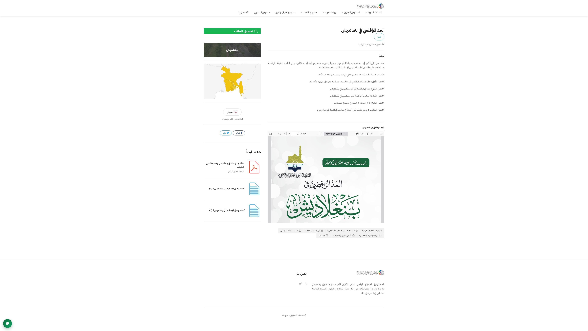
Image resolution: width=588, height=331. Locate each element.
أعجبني (230, 112)
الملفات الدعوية (375, 12)
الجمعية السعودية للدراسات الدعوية (341, 230)
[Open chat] (7, 323)
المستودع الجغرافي (352, 12)
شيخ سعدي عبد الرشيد (369, 44)
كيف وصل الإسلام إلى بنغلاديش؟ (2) (226, 188)
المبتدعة (321, 235)
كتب (379, 36)
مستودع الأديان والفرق (285, 12)
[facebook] (306, 284)
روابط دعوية (330, 12)
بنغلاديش (284, 230)
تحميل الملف (244, 31)
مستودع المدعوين (262, 12)
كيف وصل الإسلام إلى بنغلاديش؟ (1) (226, 210)
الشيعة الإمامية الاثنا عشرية (369, 235)
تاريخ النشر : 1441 (312, 230)
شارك (238, 132)
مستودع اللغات (310, 12)
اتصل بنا (241, 12)
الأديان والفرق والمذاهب (342, 235)
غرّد (224, 132)
